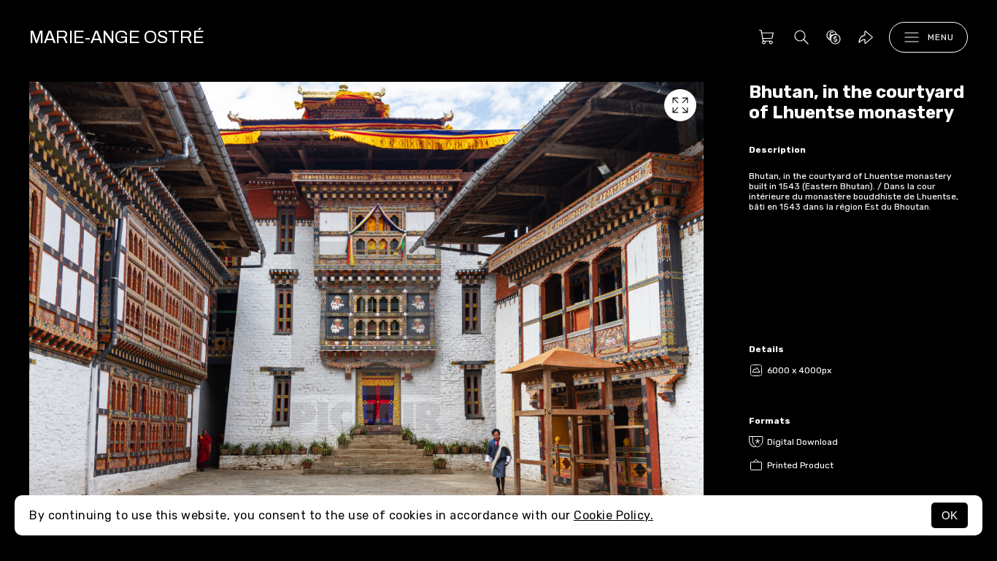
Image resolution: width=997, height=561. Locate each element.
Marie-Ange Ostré (116, 37)
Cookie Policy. (613, 515)
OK (950, 515)
